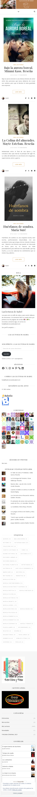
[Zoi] (13, 428)
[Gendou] (27, 415)
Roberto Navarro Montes (9, 755)
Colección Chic (9, 546)
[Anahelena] (4, 415)
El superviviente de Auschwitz (11, 746)
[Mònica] (18, 442)
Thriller (19, 642)
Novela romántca (10, 616)
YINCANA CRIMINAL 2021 (10, 734)
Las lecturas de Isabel (12, 311)
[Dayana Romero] (8, 419)
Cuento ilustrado (10, 550)
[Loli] (18, 415)
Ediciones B (26, 553)
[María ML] (22, 442)
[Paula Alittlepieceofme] (8, 424)
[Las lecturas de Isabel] (31, 415)
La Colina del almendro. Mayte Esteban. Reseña (18, 142)
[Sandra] (22, 424)
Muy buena (8, 575)
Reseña (17, 631)
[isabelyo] (4, 442)
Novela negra (26, 609)
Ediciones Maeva (10, 561)
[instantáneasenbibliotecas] (4, 433)
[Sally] (27, 437)
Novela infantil (10, 601)
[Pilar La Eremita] (27, 428)
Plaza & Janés (9, 627)
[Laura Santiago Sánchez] (13, 433)
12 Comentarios (22, 234)
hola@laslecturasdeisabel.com (11, 380)
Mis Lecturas (19, 64)
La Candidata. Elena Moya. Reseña (21, 507)
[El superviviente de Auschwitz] (33, 748)
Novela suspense (10, 623)
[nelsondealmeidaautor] (18, 424)
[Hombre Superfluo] (13, 442)
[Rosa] (22, 433)
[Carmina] (27, 433)
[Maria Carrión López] (13, 419)
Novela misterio (10, 609)
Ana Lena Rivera (20, 539)
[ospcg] (31, 437)
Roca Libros (24, 634)
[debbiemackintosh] (13, 415)
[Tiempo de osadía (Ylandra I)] (33, 754)
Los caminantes (7, 760)
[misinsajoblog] (8, 415)
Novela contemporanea (13, 583)
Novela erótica (9, 590)
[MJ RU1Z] (8, 442)
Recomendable (24, 627)
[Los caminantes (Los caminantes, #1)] (33, 761)
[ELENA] (4, 437)
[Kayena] (31, 433)
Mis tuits (4, 463)
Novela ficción (9, 594)
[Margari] (4, 424)
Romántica (8, 638)
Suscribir (6, 354)
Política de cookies (17, 790)
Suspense (7, 642)
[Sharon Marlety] (18, 437)
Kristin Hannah (7, 768)
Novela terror (26, 623)
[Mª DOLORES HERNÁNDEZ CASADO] (27, 419)
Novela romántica (11, 620)
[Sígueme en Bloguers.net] (18, 401)
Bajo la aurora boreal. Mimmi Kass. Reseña (18, 69)
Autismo (7, 542)
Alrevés (7, 539)
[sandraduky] (18, 419)
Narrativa (20, 575)
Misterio (20, 572)
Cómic (25, 550)
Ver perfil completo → (8, 327)
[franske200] (18, 433)
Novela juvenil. (10, 605)
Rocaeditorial (9, 634)
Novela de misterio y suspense (15, 586)
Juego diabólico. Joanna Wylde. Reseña (22, 523)
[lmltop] (13, 437)
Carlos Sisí (6, 762)
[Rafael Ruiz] (8, 428)
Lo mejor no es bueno (9, 773)
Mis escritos (5, 722)
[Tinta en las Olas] (31, 419)
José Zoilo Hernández (24, 568)
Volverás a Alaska (7, 766)
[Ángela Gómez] (31, 428)
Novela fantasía (26, 590)
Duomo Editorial (10, 553)
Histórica (7, 568)
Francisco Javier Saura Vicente (10, 775)
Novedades (5, 730)
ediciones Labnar (10, 557)
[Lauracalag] (4, 419)
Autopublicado (21, 542)
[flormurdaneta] (22, 428)
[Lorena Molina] (22, 419)
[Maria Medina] (4, 446)
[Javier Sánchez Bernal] (27, 424)
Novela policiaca (10, 612)
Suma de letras (23, 638)
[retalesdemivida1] (27, 442)
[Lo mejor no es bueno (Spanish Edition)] (33, 774)
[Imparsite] (8, 437)
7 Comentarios (22, 75)
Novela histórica (10, 597)
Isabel (7, 98)
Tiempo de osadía (7, 753)
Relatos (7, 631)
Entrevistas (5, 718)
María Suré (8, 572)
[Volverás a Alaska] (33, 768)
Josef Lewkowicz (7, 748)
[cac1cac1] (31, 424)
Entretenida (26, 564)
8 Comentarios (22, 147)
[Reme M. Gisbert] (31, 442)
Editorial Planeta (10, 564)
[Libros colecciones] (22, 437)
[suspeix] (8, 433)
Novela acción (9, 579)
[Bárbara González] (18, 428)
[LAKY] (13, 424)
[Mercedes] (4, 428)
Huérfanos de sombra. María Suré (18, 228)
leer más (18, 92)
